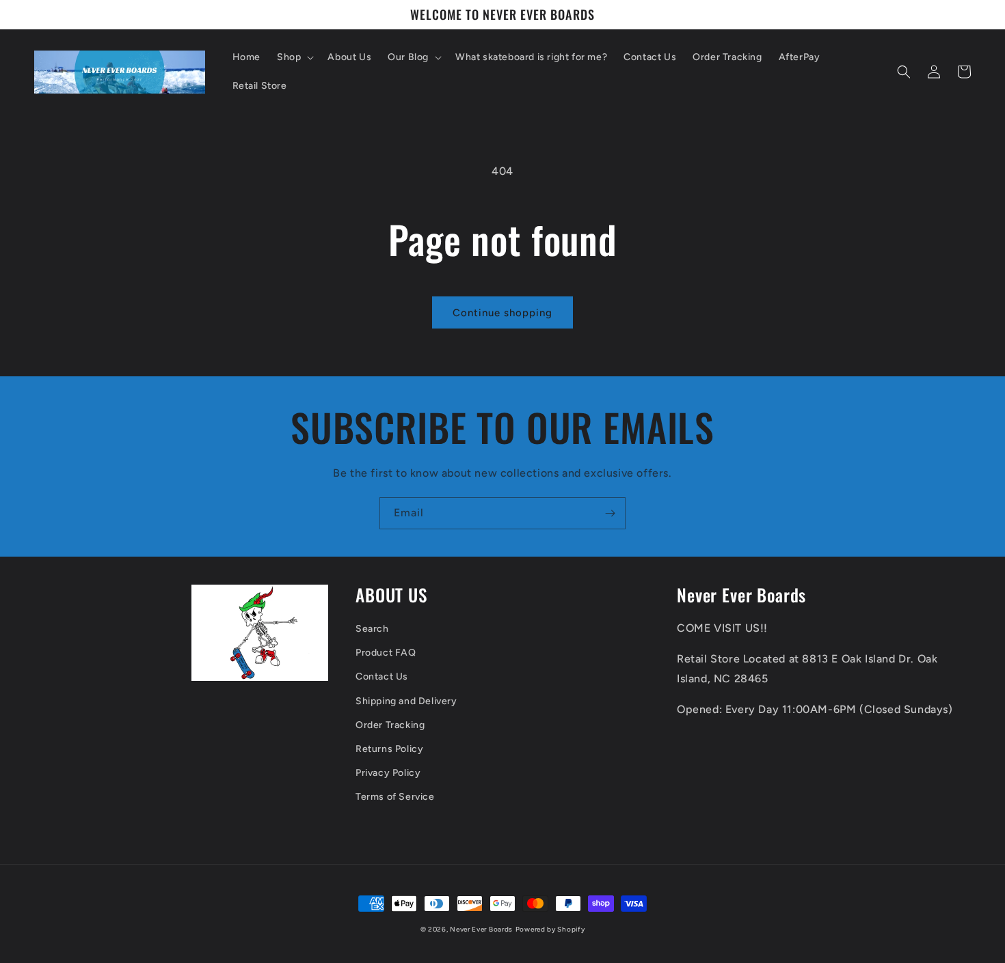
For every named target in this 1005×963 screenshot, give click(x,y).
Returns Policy (389, 749)
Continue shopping (502, 313)
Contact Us (382, 676)
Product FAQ (386, 652)
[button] (294, 57)
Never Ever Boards (481, 929)
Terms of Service (395, 796)
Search (372, 628)
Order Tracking (390, 725)
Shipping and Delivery (406, 701)
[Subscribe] (610, 513)
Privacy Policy (388, 773)
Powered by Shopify (550, 929)
